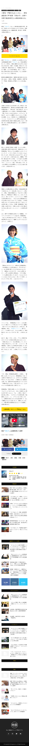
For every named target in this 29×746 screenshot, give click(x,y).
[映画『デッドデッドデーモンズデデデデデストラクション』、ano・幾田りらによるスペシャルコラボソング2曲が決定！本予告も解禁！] (5, 675)
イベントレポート (11, 10)
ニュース (16, 10)
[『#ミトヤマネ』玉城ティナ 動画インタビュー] (5, 690)
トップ (2, 8)
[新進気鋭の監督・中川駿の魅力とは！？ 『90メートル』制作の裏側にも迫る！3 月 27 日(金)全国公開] (5, 564)
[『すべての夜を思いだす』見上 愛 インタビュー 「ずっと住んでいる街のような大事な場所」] (5, 639)
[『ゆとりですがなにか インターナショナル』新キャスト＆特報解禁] (5, 712)
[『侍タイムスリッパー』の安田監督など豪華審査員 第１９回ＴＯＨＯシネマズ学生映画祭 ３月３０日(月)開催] (5, 556)
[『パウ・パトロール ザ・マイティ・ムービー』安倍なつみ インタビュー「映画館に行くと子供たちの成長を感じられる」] (5, 653)
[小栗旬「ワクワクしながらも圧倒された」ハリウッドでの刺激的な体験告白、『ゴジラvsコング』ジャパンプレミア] (5, 505)
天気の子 (7, 26)
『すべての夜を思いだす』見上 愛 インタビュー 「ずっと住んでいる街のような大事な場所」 (18, 639)
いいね (6, 578)
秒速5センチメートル (17, 328)
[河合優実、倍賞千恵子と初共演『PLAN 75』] (5, 618)
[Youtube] (20, 733)
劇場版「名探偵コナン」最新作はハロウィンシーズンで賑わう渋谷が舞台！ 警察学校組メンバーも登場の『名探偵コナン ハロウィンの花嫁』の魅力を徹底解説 (18, 572)
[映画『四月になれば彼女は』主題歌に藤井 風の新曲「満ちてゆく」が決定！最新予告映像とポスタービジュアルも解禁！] (5, 489)
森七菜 (24, 457)
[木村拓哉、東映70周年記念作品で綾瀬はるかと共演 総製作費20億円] (5, 611)
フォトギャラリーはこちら (14, 55)
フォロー (14, 578)
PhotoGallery (8, 8)
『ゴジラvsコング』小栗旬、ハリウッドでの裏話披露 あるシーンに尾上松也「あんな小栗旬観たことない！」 (18, 498)
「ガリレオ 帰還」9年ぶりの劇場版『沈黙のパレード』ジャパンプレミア (18, 604)
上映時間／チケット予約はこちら (14, 409)
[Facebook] (8, 733)
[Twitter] (16, 733)
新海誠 (15, 457)
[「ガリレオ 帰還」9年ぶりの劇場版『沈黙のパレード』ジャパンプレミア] (5, 604)
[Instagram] (12, 733)
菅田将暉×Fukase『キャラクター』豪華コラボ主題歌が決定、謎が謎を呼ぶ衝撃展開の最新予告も (18, 522)
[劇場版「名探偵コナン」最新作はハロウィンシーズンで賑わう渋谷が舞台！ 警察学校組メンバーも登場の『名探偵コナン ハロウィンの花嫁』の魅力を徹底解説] (5, 571)
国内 (20, 10)
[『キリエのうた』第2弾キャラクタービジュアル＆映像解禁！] (5, 704)
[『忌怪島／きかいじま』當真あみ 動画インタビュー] (5, 697)
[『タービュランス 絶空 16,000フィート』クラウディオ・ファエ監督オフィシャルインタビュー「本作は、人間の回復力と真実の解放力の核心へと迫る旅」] (5, 546)
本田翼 (20, 457)
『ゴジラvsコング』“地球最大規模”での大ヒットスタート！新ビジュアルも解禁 (18, 529)
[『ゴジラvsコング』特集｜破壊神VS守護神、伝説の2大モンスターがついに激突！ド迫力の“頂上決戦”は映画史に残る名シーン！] (5, 513)
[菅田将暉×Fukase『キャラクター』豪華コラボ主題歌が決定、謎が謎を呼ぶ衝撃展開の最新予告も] (5, 522)
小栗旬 (11, 457)
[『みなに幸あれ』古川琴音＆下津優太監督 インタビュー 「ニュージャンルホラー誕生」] (5, 646)
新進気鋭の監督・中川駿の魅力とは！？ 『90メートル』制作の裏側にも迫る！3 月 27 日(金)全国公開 (18, 564)
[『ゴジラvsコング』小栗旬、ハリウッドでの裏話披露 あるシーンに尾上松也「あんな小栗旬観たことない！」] (5, 498)
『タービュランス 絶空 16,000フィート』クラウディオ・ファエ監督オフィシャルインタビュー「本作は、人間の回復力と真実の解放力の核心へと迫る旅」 (18, 548)
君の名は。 (7, 60)
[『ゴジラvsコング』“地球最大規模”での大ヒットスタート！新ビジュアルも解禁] (5, 529)
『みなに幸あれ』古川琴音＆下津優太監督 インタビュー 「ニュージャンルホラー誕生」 (18, 646)
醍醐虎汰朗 (4, 459)
